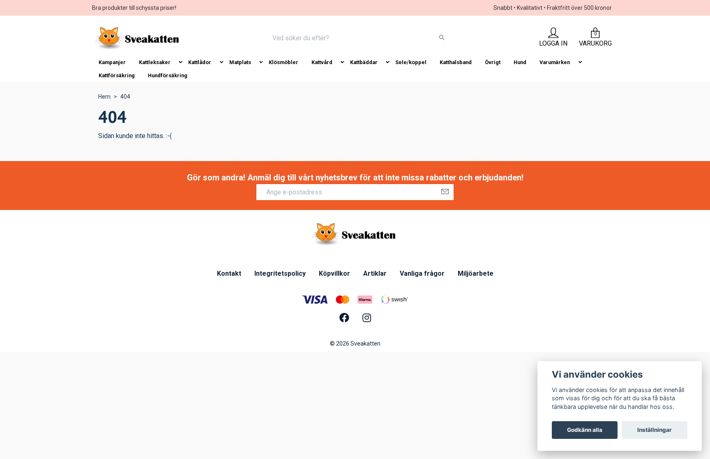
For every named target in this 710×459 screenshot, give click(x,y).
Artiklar (375, 273)
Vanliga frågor (422, 273)
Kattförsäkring (117, 75)
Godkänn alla (584, 430)
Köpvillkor (334, 273)
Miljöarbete (475, 273)
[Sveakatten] (138, 38)
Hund (520, 62)
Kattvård (321, 62)
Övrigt (492, 62)
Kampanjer (112, 62)
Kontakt (229, 273)
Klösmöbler (283, 62)
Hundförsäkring (167, 75)
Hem (104, 96)
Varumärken (554, 62)
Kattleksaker (155, 62)
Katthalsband (456, 62)
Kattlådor (199, 62)
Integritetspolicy (280, 273)
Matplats (240, 62)
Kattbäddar (364, 62)
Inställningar (654, 430)
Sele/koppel (410, 62)
